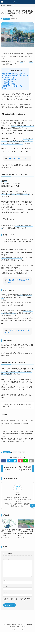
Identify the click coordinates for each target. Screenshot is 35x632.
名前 (5, 580)
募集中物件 (29, 624)
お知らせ (9, 624)
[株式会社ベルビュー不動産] (17, 2)
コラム (15, 452)
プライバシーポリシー (21, 626)
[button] (3, 460)
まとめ (4, 88)
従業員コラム (6, 18)
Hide (20, 70)
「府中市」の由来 (8, 78)
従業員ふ (17, 495)
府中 (20, 452)
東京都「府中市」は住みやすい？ (13, 86)
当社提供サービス (21, 624)
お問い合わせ (12, 626)
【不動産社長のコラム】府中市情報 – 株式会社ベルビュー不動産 (17, 405)
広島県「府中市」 (10, 82)
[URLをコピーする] (31, 460)
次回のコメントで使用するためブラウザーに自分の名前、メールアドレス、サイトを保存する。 (18, 599)
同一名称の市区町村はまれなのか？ (13, 74)
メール (5, 586)
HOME (4, 624)
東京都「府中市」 (10, 80)
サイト (5, 592)
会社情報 (14, 624)
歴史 (24, 452)
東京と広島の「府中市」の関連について (15, 76)
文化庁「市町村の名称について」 (19, 158)
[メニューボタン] (2, 2)
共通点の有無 (9, 84)
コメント (6, 559)
